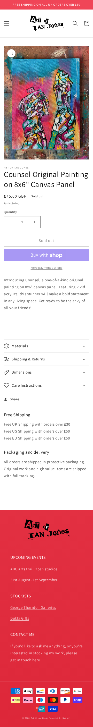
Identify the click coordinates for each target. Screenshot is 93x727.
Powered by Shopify (60, 717)
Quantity (10, 212)
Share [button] (14, 399)
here (36, 659)
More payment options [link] (47, 267)
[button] (6, 23)
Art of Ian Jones (39, 717)
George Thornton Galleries (33, 607)
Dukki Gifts (19, 618)
